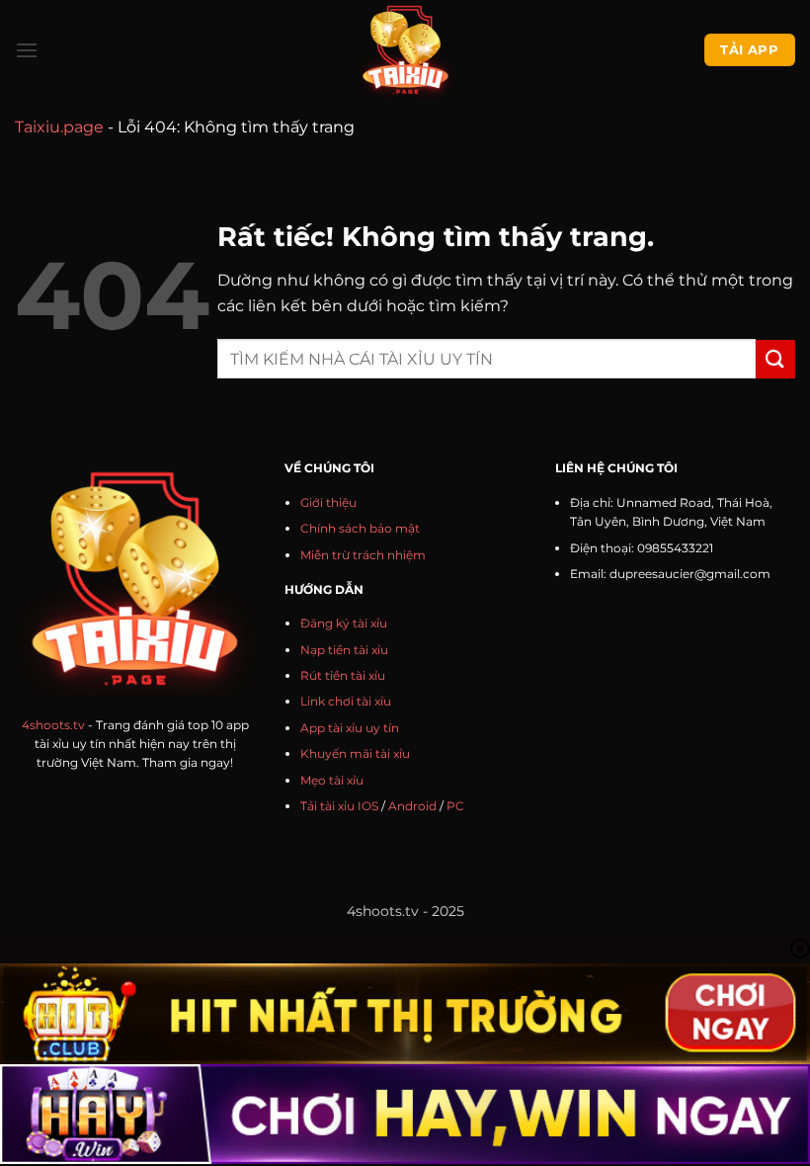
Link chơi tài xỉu (345, 701)
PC (455, 805)
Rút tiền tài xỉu (342, 675)
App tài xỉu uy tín (349, 727)
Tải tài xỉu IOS (339, 805)
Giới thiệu (328, 502)
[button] (27, 50)
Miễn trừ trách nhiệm (363, 554)
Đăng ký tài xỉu (343, 623)
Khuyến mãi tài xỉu (355, 753)
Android (412, 805)
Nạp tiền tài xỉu (344, 649)
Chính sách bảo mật (360, 528)
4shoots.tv (53, 724)
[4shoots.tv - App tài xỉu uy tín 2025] (405, 50)
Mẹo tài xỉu (332, 780)
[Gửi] (775, 359)
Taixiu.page (59, 127)
